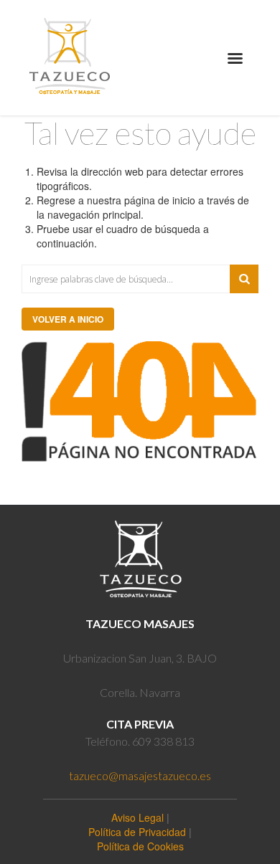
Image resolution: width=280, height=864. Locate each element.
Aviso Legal (137, 817)
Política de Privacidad (137, 832)
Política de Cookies (140, 846)
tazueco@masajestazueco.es (140, 775)
